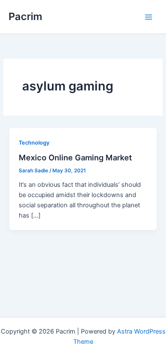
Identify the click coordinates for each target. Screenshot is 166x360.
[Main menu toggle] (148, 17)
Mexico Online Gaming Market (75, 157)
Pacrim (25, 16)
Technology (34, 142)
